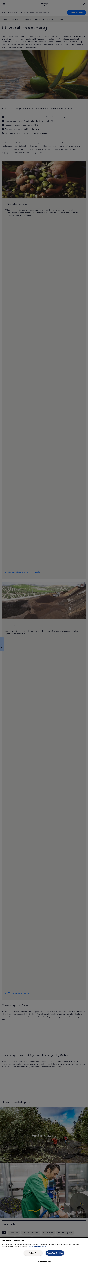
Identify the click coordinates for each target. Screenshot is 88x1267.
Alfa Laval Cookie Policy (37, 1246)
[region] (44, 1252)
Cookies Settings (44, 1261)
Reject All (33, 1253)
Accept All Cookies (55, 1253)
